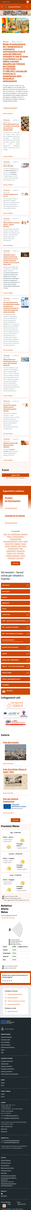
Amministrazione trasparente (8, 1178)
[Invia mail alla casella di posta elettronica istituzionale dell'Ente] (11, 1115)
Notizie (3, 1083)
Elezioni (25, 541)
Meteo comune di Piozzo (7, 1168)
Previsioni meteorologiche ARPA (12, 898)
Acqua (5, 534)
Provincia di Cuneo (6, 1163)
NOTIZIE (7, 42)
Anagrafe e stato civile (7, 1061)
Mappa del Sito (22, 1204)
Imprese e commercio (6, 1071)
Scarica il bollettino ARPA (10, 966)
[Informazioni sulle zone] (8, 918)
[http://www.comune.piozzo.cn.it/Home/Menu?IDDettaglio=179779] (11, 714)
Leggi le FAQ (4, 1180)
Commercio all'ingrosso (18, 536)
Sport (15, 553)
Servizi (18, 1202)
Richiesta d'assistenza (7, 1185)
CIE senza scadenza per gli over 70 (10, 195)
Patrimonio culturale (13, 548)
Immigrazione (17, 544)
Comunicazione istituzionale (10, 541)
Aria (9, 534)
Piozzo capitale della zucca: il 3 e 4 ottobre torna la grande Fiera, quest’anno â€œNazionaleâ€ (11, 127)
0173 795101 (9, 1111)
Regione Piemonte (6, 2)
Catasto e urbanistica (6, 1066)
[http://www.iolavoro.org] (24, 714)
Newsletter (4, 1196)
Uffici (2, 1052)
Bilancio (9, 536)
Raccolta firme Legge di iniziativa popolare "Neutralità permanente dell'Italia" (9, 408)
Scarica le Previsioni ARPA (11, 896)
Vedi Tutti (15, 563)
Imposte (24, 544)
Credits (9, 1204)
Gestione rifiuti (8, 544)
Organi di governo (5, 1045)
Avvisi (2, 1085)
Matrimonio (14, 546)
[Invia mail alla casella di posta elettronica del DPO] (12, 1140)
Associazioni (24, 534)
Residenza (9, 553)
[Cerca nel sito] (26, 7)
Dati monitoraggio (5, 1202)
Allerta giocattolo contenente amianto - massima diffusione (11, 224)
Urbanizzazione (11, 558)
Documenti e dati (5, 1040)
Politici (2, 1050)
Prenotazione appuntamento (8, 1184)
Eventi (2, 1096)
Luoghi (2, 1094)
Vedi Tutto (15, 820)
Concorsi (20, 541)
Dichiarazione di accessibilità (8, 1176)
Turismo (23, 556)
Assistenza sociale (15, 534)
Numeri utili (4, 1131)
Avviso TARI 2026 (8, 166)
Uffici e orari (4, 1129)
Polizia (21, 548)
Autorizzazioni (4, 1064)
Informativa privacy (6, 1170)
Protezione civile (20, 551)
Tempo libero (21, 553)
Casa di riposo (20, 558)
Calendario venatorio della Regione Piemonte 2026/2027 (10, 445)
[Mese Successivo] (28, 474)
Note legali (4, 1173)
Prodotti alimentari (11, 551)
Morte (19, 546)
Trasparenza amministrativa (13, 556)
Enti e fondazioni (5, 1042)
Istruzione (7, 546)
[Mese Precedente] (3, 474)
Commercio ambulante (15, 539)
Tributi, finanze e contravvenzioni (9, 1074)
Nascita (24, 546)
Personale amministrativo (7, 1047)
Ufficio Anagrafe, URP (6, 1126)
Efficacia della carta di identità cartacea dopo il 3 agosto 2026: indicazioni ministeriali (10, 362)
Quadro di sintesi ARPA (10, 968)
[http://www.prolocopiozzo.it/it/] (15, 704)
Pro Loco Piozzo (5, 1165)
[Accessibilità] (4, 1205)
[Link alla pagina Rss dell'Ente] (2, 1194)
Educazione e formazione (7, 1069)
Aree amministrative (6, 1037)
